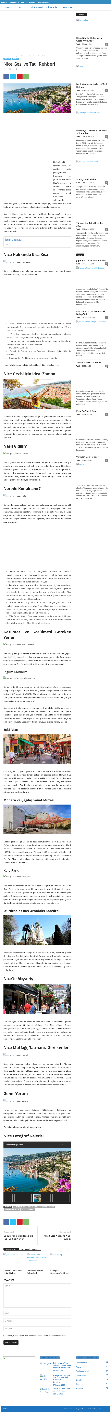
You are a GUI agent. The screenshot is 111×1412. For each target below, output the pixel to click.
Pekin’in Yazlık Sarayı (87, 411)
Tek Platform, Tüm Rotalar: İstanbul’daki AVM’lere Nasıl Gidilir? (62, 1365)
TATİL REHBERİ (68, 7)
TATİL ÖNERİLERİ (36, 7)
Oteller (4, 2)
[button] (106, 7)
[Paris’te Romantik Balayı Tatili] (37, 1261)
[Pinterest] (20, 76)
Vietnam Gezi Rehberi (87, 456)
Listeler (79, 1380)
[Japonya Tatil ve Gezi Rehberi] (92, 276)
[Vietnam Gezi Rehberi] (92, 473)
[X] (13, 76)
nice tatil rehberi (28, 1209)
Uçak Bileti (14, 2)
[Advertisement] (37, 32)
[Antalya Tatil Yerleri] (92, 168)
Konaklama (31, 2)
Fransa (23, 56)
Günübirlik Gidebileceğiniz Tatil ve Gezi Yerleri (18, 1237)
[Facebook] (6, 76)
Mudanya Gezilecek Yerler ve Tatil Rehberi (91, 132)
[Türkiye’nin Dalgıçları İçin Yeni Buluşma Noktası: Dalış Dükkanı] (45, 1378)
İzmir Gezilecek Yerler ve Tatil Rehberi (91, 85)
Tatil (78, 44)
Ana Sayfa (6, 56)
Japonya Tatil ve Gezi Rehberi (91, 260)
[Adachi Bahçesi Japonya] (92, 379)
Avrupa (15, 56)
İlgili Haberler (11, 1249)
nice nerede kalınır (47, 1207)
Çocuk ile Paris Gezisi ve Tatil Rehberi (12, 1271)
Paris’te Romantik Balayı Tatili (35, 1271)
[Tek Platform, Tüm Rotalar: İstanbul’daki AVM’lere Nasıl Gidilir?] (45, 1366)
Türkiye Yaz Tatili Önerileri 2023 (89, 224)
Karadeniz (80, 1384)
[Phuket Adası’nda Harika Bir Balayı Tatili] (92, 330)
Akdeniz (79, 1388)
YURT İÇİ (20, 7)
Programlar (43, 2)
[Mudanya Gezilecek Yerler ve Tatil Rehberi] (92, 119)
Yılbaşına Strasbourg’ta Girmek (60, 1271)
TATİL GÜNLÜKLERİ (53, 7)
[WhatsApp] (26, 76)
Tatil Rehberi (81, 1376)
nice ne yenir (33, 1207)
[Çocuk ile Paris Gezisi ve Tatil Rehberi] (13, 1261)
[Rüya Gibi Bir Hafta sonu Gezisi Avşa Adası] (92, 27)
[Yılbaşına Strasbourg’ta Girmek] (60, 1261)
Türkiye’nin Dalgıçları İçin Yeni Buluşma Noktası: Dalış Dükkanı (61, 1378)
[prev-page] (66, 1249)
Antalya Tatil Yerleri (86, 179)
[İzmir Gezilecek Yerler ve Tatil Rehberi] (92, 73)
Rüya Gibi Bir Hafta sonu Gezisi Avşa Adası (89, 39)
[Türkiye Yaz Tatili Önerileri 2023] (92, 212)
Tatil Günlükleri (82, 1371)
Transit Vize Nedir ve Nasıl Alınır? (56, 1237)
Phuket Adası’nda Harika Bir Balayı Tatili (91, 313)
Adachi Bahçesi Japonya (88, 362)
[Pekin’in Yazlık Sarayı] (92, 427)
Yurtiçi (78, 1367)
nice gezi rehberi (20, 1207)
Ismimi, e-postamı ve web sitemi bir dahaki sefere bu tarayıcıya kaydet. (37, 1336)
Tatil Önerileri (81, 1363)
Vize (22, 2)
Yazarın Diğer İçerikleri (30, 1249)
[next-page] (69, 1249)
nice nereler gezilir (12, 1209)
